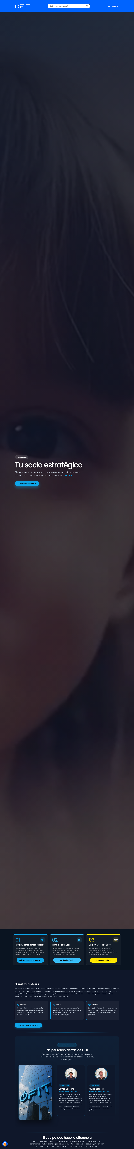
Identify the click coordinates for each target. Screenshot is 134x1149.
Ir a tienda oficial (66, 960)
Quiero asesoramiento (26, 484)
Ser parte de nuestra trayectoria (27, 1025)
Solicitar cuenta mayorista (29, 960)
